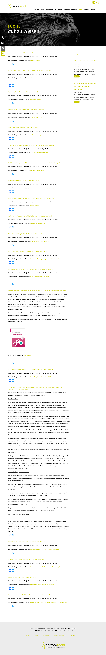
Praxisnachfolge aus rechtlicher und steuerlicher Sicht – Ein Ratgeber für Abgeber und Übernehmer (37, 291)
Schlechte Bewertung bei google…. (39, 241)
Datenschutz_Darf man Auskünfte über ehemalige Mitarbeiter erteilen (48, 602)
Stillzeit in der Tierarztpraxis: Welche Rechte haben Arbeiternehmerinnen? (30, 216)
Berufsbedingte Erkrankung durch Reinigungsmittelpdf (44, 549)
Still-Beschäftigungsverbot (37, 170)
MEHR (76, 76)
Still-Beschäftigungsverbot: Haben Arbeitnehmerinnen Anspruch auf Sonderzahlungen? (34, 163)
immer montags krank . (36, 117)
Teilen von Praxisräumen (36, 60)
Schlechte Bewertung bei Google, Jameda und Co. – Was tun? (26, 234)
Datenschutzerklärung (60, 636)
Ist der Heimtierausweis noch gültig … (40, 276)
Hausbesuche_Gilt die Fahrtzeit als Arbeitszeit (42, 584)
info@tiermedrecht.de (67, 631)
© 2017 (73, 636)
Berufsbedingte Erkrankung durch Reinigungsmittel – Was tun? (26, 542)
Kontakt (36, 636)
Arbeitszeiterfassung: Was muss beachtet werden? (23, 127)
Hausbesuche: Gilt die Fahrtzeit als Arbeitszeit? (22, 577)
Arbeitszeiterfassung (35, 135)
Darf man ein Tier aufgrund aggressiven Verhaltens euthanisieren (47, 259)
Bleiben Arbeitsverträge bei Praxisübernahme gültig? (23, 180)
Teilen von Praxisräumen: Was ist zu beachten (21, 53)
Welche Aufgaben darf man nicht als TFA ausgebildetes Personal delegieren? (30, 369)
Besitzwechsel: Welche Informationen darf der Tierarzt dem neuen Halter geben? (31, 198)
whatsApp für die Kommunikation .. (39, 152)
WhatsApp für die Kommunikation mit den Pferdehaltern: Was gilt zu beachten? (31, 145)
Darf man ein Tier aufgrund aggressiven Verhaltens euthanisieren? (27, 251)
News (27, 636)
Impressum (46, 636)
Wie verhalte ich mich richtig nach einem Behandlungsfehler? (26, 559)
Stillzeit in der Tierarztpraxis (37, 223)
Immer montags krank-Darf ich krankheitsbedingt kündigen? (26, 110)
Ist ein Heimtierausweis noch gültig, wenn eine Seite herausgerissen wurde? (30, 269)
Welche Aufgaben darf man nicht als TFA (40, 377)
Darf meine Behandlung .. (36, 99)
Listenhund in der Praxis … (37, 78)
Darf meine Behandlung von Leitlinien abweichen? (23, 92)
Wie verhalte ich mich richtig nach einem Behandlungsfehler (46, 567)
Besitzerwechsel (34, 206)
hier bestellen (27, 355)
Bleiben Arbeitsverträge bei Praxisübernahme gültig (43, 188)
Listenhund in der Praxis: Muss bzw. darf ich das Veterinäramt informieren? (30, 70)
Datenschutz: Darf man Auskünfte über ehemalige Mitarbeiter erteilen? (29, 595)
